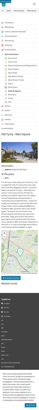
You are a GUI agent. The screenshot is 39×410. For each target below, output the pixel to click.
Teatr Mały (4, 332)
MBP (2, 328)
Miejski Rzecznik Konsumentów (10, 363)
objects (9, 11)
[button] (20, 252)
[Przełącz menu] (34, 4)
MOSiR (3, 351)
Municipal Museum (6, 339)
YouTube (6, 312)
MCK (2, 324)
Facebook (7, 303)
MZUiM (3, 347)
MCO (2, 343)
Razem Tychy (4, 355)
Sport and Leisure (19, 11)
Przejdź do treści (5, 1)
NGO (2, 359)
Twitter (6, 308)
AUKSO (3, 336)
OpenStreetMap (26, 273)
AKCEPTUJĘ (30, 405)
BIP (2, 320)
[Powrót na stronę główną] (2, 10)
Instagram (7, 316)
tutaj (29, 392)
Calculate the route (11, 278)
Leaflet (18, 273)
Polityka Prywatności (7, 367)
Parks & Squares (31, 11)
